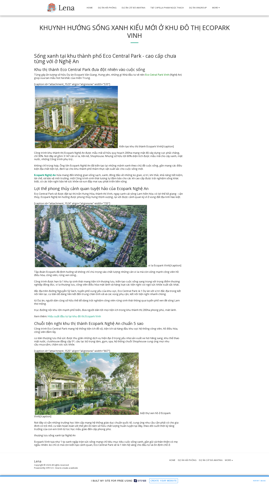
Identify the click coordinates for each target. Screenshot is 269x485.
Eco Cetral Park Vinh (157, 74)
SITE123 (50, 467)
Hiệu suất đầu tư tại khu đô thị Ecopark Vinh (74, 316)
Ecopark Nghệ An (45, 175)
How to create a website (66, 467)
